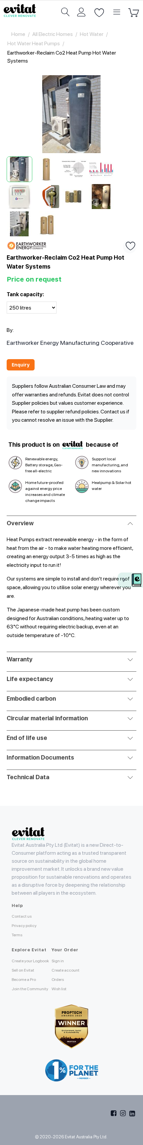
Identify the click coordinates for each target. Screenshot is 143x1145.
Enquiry (21, 364)
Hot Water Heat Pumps (33, 43)
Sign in (58, 961)
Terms (17, 935)
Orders (58, 979)
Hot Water (91, 34)
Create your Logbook (30, 961)
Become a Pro (24, 979)
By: (10, 330)
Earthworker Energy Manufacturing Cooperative (70, 342)
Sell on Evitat (23, 970)
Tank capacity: (25, 294)
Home (18, 34)
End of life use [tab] (27, 737)
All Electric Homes (52, 34)
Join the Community (30, 989)
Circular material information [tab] (47, 718)
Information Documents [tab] (40, 757)
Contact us (22, 916)
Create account (65, 970)
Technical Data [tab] (28, 777)
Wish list (59, 989)
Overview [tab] (20, 523)
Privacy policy (24, 925)
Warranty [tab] (20, 659)
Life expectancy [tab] (30, 678)
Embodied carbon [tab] (31, 698)
